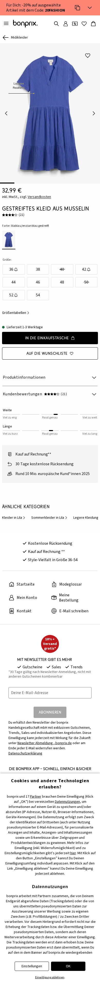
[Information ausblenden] (90, 8)
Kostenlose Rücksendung (50, 543)
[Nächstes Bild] (94, 113)
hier (73, 853)
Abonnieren (50, 712)
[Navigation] (6, 24)
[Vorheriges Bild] (6, 113)
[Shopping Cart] (93, 23)
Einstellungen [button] (32, 966)
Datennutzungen (67, 801)
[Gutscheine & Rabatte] (74, 23)
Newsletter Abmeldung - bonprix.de (44, 743)
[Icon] (77, 8)
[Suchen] (56, 23)
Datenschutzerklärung (25, 753)
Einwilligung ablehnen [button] (49, 977)
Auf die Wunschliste (47, 353)
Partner (35, 796)
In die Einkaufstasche (47, 337)
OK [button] (68, 966)
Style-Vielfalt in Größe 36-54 (53, 559)
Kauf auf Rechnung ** (46, 551)
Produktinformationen (24, 377)
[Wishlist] (84, 23)
